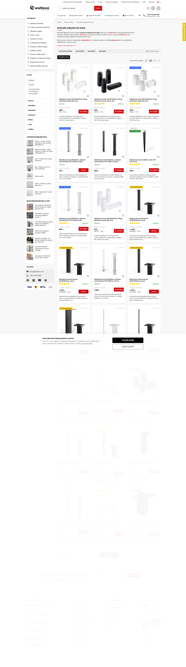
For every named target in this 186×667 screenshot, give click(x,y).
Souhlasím (128, 340)
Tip (40, 87)
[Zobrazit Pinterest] (45, 280)
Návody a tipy (90, 2)
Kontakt (151, 2)
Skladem (40, 80)
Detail (83, 170)
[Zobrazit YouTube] (40, 280)
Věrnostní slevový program (73, 2)
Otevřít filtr (64, 57)
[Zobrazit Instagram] (33, 280)
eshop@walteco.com (36, 272)
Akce (40, 83)
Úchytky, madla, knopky (38, 47)
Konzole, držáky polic (37, 54)
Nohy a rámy (34, 35)
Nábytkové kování (36, 23)
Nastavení (128, 346)
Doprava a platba (112, 2)
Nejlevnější (80, 51)
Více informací (87, 343)
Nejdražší (91, 51)
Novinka (40, 85)
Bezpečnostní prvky (37, 62)
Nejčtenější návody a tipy (38, 201)
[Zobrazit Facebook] (28, 280)
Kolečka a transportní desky (40, 58)
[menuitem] (62, 15)
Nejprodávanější (65, 51)
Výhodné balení (40, 89)
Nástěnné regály (36, 31)
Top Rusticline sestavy (37, 137)
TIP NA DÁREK (40, 94)
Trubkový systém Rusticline (40, 27)
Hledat (98, 8)
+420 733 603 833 (35, 276)
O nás (100, 2)
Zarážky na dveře (36, 39)
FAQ (144, 2)
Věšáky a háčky (35, 51)
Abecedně (102, 51)
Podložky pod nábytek (38, 43)
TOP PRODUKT (40, 91)
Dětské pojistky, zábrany (39, 66)
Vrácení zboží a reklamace (130, 2)
